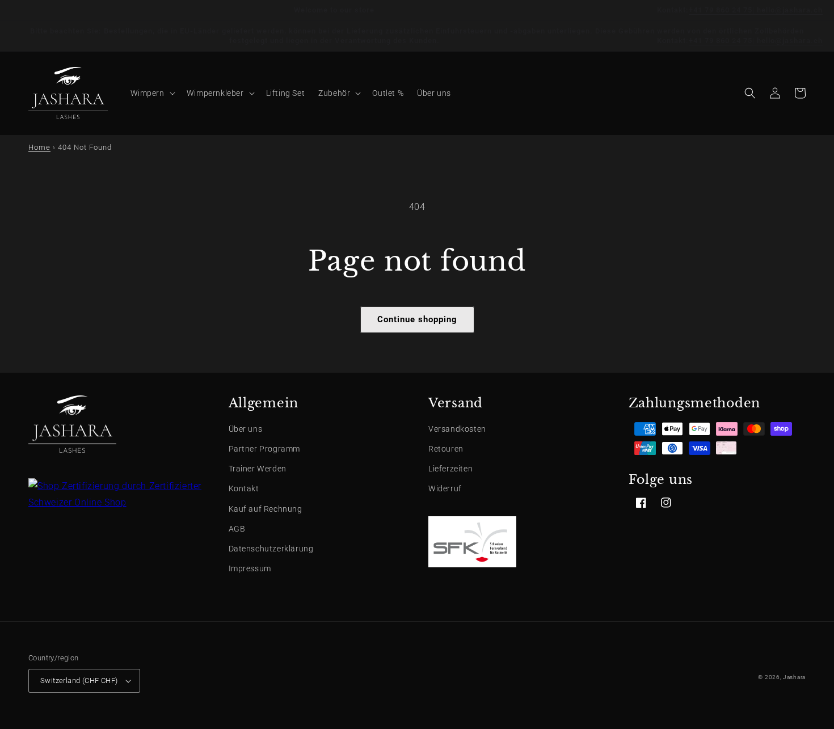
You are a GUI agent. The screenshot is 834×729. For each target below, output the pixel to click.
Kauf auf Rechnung (265, 508)
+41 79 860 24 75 (720, 10)
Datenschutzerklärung (271, 548)
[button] (152, 93)
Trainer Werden (258, 468)
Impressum (250, 568)
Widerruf (445, 488)
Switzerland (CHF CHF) (78, 680)
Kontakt (244, 488)
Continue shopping (417, 319)
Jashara (794, 677)
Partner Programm (265, 448)
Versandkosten (457, 428)
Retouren (446, 448)
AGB (237, 528)
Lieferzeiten (450, 468)
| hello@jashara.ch (787, 10)
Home (39, 147)
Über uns (246, 428)
